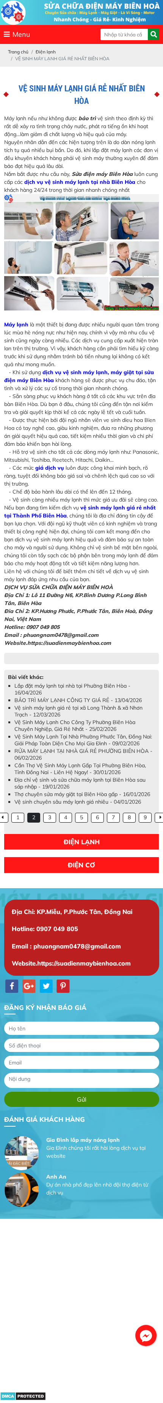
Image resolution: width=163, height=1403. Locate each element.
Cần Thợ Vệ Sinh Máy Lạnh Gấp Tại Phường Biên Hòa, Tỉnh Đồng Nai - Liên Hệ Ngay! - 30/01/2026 (80, 769)
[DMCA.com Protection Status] (23, 1398)
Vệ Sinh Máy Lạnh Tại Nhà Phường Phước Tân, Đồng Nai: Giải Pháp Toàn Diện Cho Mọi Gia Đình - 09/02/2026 (83, 740)
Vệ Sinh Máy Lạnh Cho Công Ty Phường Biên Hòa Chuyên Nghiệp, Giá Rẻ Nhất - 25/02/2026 (74, 725)
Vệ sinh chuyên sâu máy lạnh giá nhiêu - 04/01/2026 (77, 801)
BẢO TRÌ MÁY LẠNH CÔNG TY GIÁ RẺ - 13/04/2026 (78, 700)
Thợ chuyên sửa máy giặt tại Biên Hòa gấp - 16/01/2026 (82, 794)
